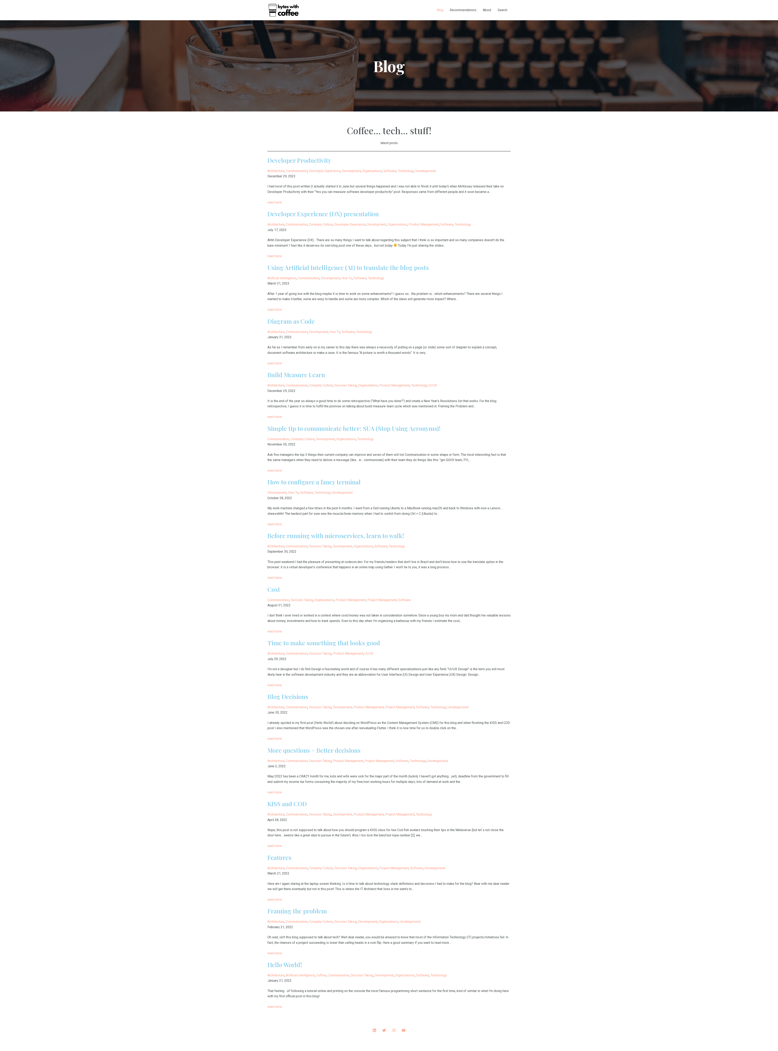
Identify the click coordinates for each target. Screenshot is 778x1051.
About (487, 10)
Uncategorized (425, 171)
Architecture (275, 171)
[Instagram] (394, 1030)
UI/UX (433, 385)
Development (351, 171)
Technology (406, 171)
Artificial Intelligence (281, 278)
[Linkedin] (374, 1030)
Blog (440, 10)
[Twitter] (384, 1030)
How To (346, 278)
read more (274, 202)
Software (389, 171)
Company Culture (321, 224)
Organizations (372, 171)
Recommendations (463, 10)
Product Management (424, 224)
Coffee (321, 975)
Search (502, 10)
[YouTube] (403, 1030)
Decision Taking (345, 385)
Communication (297, 171)
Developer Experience (324, 171)
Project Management (382, 600)
